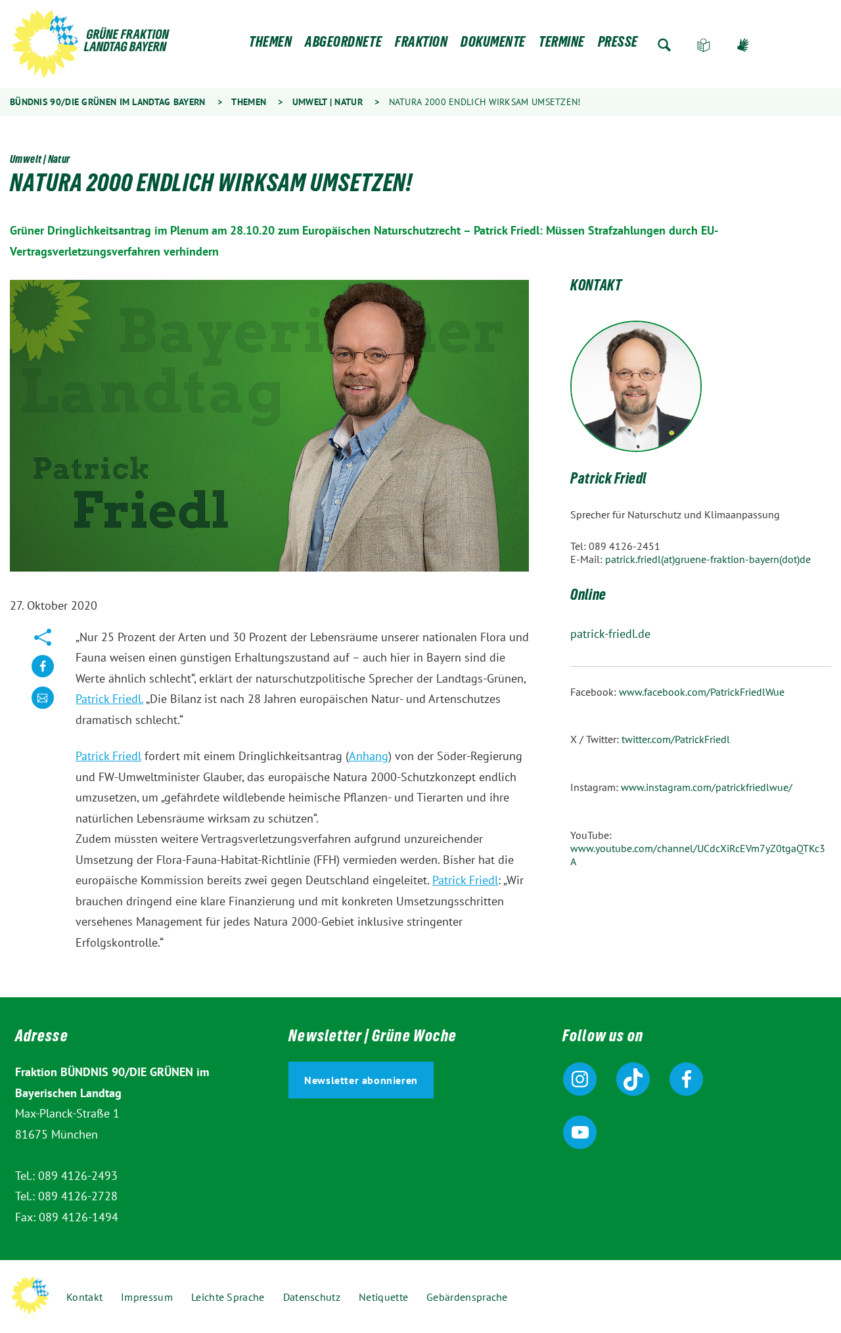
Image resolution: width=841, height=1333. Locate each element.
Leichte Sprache (703, 45)
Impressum (147, 1296)
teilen (43, 676)
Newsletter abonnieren (361, 1080)
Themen (270, 45)
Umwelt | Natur (327, 102)
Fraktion (421, 45)
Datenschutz (311, 1296)
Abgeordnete (343, 45)
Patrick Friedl (108, 755)
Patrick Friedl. (109, 698)
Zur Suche (664, 45)
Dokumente (493, 45)
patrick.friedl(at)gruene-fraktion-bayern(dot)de (708, 559)
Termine (562, 45)
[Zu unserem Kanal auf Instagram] (579, 1079)
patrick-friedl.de (610, 633)
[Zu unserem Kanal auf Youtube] (579, 1132)
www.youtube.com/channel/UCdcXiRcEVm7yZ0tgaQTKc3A (697, 855)
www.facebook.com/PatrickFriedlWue (701, 691)
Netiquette (383, 1296)
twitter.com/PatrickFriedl (676, 739)
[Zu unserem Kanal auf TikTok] (633, 1079)
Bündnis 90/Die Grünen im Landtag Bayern (108, 102)
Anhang (368, 755)
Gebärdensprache (743, 45)
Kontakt (84, 1296)
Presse (618, 45)
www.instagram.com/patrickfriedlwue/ (706, 787)
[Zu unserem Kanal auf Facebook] (686, 1079)
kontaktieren (43, 708)
